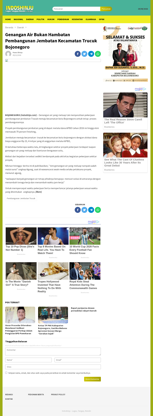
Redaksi (9, 394)
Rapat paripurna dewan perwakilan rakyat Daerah (84, 309)
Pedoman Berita (36, 394)
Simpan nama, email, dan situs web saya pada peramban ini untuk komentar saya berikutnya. (49, 373)
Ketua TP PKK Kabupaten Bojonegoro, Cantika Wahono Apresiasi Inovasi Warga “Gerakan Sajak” (52, 329)
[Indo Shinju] (19, 8)
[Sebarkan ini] (78, 54)
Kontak (9, 399)
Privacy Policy (58, 394)
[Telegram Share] (91, 54)
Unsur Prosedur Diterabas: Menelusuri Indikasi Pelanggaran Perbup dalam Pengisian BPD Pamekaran (18, 329)
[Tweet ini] (84, 54)
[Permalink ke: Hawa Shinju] (8, 53)
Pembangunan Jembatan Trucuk (21, 198)
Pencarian (106, 8)
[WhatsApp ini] (98, 54)
